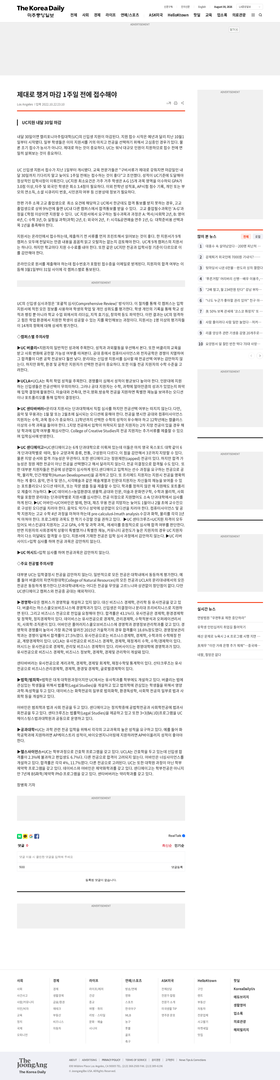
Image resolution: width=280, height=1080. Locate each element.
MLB (128, 1015)
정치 (19, 1022)
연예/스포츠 (130, 15)
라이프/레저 (96, 989)
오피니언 (22, 1035)
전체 (73, 15)
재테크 (57, 1008)
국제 (19, 1028)
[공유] (182, 103)
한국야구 (130, 1008)
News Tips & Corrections (192, 1060)
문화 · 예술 (96, 1022)
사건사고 (22, 995)
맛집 (200, 1035)
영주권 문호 (168, 1015)
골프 (128, 1035)
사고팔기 (203, 1022)
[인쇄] (175, 103)
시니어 (93, 1028)
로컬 (258, 236)
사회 (85, 15)
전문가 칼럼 (168, 995)
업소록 (222, 15)
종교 (91, 1002)
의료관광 (239, 15)
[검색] (260, 15)
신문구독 (168, 7)
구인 (200, 989)
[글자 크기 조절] (168, 103)
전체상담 (167, 989)
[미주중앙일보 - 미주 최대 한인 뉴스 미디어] (41, 11)
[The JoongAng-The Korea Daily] (32, 1066)
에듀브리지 (241, 996)
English (202, 7)
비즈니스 (58, 1022)
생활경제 (58, 995)
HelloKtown (178, 15)
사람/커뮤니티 (25, 1002)
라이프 (111, 15)
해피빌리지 (241, 1029)
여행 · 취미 (96, 1008)
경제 (97, 15)
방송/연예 (131, 989)
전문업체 (203, 1015)
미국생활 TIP (169, 1008)
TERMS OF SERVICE (136, 1060)
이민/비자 (23, 1008)
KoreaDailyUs (244, 988)
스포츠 (129, 1002)
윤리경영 (156, 1060)
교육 (208, 15)
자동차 (57, 1028)
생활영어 (240, 1005)
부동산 (57, 1015)
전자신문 (185, 7)
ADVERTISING (89, 1060)
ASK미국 (156, 15)
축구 (128, 1041)
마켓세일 (203, 1028)
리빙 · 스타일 (97, 1015)
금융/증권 (59, 1002)
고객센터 (169, 1060)
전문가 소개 (168, 1002)
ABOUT (73, 1060)
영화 (128, 995)
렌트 (200, 995)
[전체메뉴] (253, 15)
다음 (259, 355)
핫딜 (196, 15)
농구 (128, 1022)
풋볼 (128, 1028)
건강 (91, 995)
